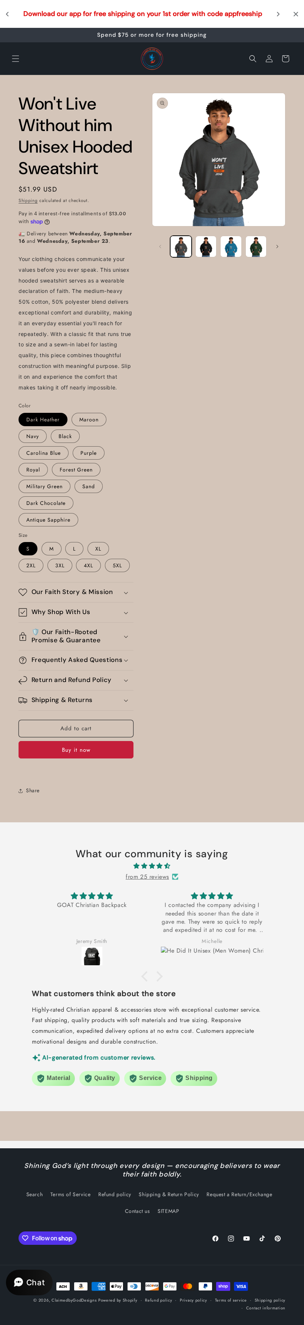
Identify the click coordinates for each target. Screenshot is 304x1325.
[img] (152, 866)
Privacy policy (193, 1300)
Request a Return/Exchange (239, 1194)
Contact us (137, 1211)
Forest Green (76, 469)
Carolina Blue (43, 453)
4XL (88, 565)
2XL (31, 565)
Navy (32, 436)
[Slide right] (277, 246)
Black (65, 436)
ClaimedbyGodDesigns (74, 1300)
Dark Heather (43, 419)
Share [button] (33, 790)
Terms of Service (70, 1194)
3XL (60, 565)
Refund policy (114, 1194)
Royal (33, 469)
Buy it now (76, 750)
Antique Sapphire (48, 519)
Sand (88, 486)
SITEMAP (168, 1211)
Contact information (265, 1308)
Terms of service (231, 1300)
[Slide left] (160, 246)
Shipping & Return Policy (169, 1194)
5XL (117, 565)
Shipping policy (270, 1300)
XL (98, 548)
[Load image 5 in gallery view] (231, 246)
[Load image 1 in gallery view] (181, 246)
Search (34, 1194)
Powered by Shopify (118, 1300)
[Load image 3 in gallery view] (206, 246)
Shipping (28, 200)
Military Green (44, 486)
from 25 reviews (147, 876)
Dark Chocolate (46, 503)
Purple (88, 453)
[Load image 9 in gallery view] (256, 246)
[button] (15, 58)
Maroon (89, 419)
